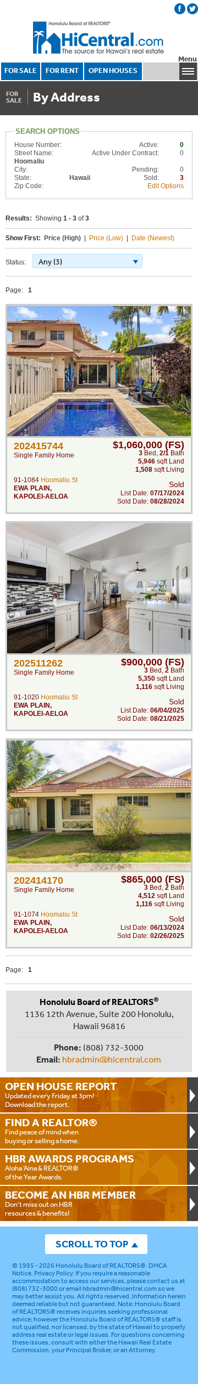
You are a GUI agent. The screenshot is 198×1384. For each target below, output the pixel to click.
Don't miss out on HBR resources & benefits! (70, 1203)
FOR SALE (20, 70)
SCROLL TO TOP (92, 1244)
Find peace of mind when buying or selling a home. (51, 1130)
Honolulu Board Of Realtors (99, 37)
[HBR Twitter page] (192, 8)
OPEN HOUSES (113, 70)
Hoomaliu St (59, 480)
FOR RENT (62, 70)
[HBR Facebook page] (179, 8)
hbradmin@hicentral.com (111, 1059)
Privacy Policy (53, 1273)
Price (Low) (106, 238)
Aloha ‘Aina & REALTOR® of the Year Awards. (69, 1167)
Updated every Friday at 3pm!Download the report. (61, 1094)
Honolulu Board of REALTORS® (101, 1265)
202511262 (38, 663)
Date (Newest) (152, 238)
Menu (187, 59)
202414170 (38, 880)
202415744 (38, 445)
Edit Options (165, 186)
